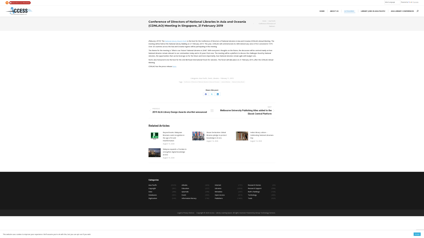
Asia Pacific (203, 78)
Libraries (216, 78)
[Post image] (155, 136)
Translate (415, 2)
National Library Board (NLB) (176, 41)
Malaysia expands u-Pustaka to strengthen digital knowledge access (174, 152)
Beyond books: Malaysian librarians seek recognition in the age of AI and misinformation (173, 136)
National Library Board (238, 82)
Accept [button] (417, 234)
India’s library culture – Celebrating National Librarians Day (262, 135)
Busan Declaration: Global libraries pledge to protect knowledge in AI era (217, 135)
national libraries (225, 82)
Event (210, 78)
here (174, 66)
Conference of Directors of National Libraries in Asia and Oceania (201, 82)
